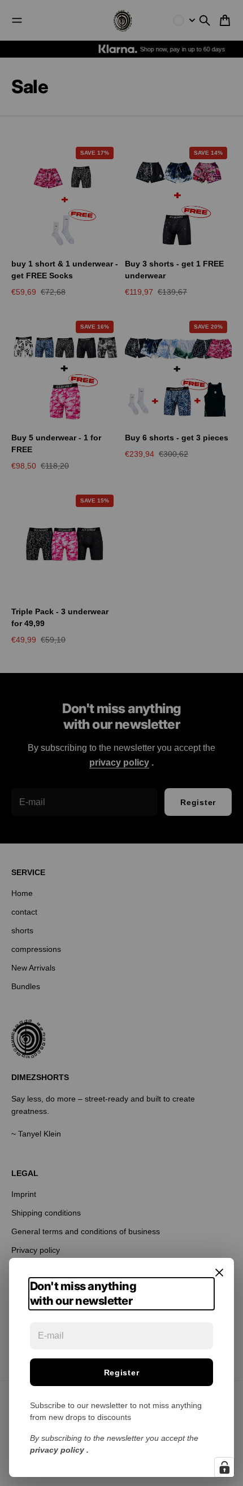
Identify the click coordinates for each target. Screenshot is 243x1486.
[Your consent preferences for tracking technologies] (224, 1467)
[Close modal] (219, 1272)
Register (122, 1372)
